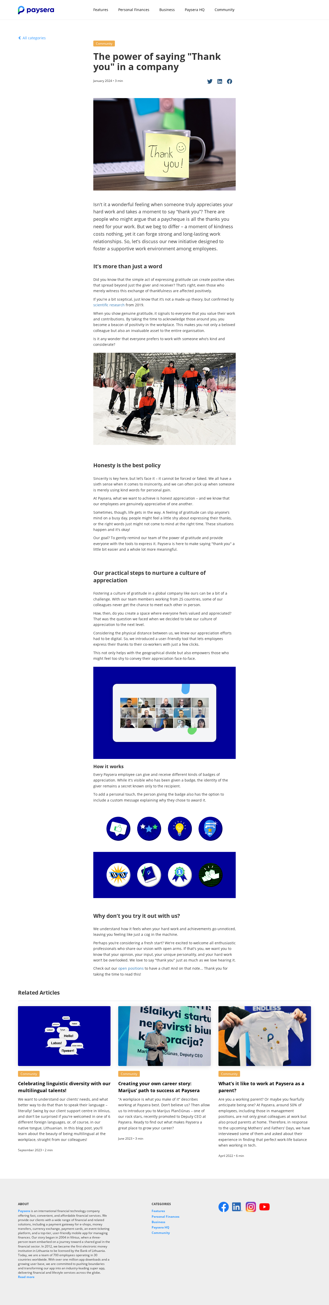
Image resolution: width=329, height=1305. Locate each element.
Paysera (24, 1211)
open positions (131, 968)
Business (167, 9)
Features (100, 9)
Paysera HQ (195, 9)
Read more (26, 1277)
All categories (34, 37)
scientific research (109, 304)
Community (224, 9)
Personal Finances (133, 9)
